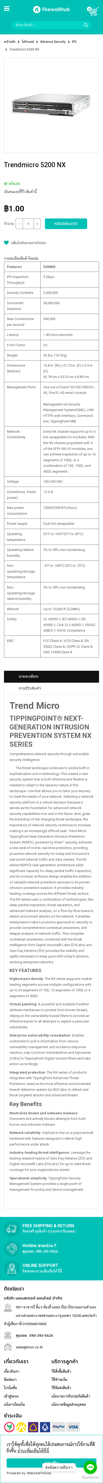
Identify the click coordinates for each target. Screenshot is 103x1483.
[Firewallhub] (51, 14)
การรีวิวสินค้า (30, 688)
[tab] (51, 677)
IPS (74, 42)
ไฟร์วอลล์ (28, 42)
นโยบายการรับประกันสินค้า (71, 1396)
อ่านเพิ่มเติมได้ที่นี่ (33, 1450)
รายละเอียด (29, 676)
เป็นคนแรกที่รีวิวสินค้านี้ (20, 192)
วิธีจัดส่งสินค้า (61, 1388)
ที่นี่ (60, 1271)
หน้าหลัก (10, 42)
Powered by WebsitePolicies (29, 1473)
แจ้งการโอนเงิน (14, 1405)
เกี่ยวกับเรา (11, 1372)
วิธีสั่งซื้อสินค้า (61, 1372)
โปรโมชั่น (10, 1388)
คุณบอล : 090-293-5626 (40, 1251)
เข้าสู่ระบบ (11, 1396)
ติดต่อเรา (10, 1380)
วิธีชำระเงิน (59, 1380)
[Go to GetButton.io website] (90, 1477)
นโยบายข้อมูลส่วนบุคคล (69, 1405)
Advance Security (53, 42)
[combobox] (51, 25)
